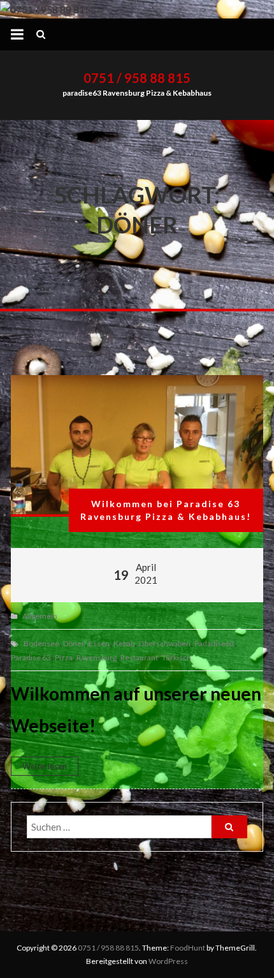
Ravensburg (96, 657)
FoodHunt (187, 947)
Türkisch (176, 657)
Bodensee (41, 643)
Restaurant (139, 657)
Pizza (64, 657)
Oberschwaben (164, 643)
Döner (74, 643)
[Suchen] (230, 826)
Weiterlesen (44, 766)
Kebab (123, 643)
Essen (99, 643)
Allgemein (39, 616)
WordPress (168, 961)
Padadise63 (214, 643)
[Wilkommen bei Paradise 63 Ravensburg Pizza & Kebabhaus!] (137, 446)
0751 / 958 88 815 (137, 77)
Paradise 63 (31, 657)
